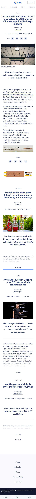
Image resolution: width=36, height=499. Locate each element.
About (18, 462)
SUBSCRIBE (31, 2)
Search (5, 497)
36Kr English (18, 292)
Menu (17, 497)
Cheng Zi (18, 204)
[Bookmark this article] (31, 34)
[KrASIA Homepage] (18, 3)
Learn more (7, 491)
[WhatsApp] (25, 38)
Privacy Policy (18, 477)
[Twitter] (17, 38)
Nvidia (14, 346)
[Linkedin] (21, 38)
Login (29, 497)
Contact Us (18, 482)
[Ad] (18, 174)
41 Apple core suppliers (11, 106)
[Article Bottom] (18, 148)
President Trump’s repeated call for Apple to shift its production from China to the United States (18, 94)
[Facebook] (12, 38)
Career (18, 472)
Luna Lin (18, 30)
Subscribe (18, 467)
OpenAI (23, 346)
